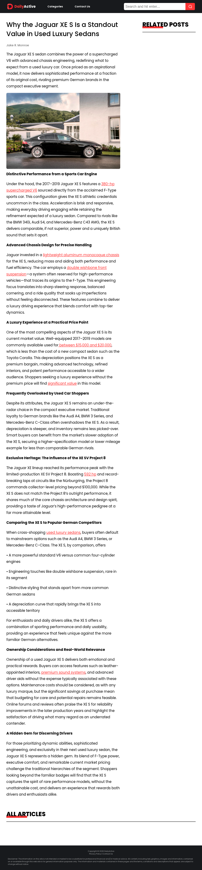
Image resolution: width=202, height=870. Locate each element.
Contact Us (82, 6)
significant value (62, 383)
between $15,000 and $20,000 (84, 345)
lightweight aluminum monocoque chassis (81, 254)
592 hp (90, 474)
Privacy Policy (95, 854)
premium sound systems (63, 672)
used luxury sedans (63, 532)
